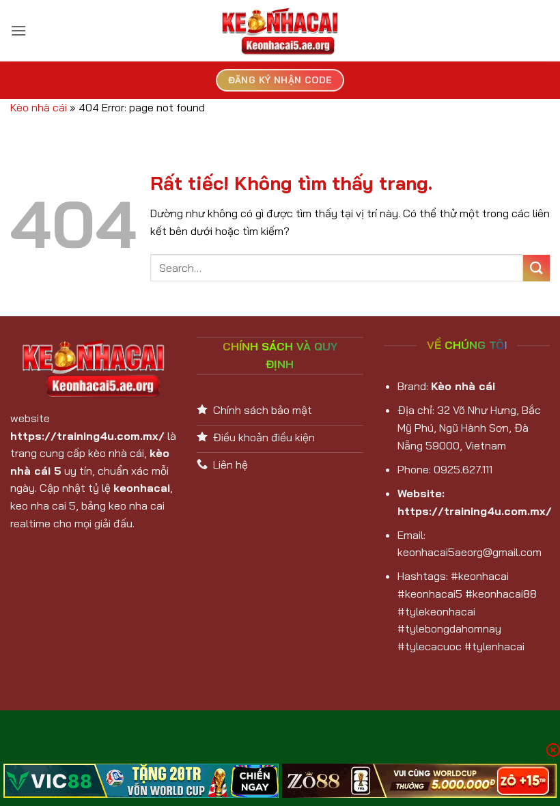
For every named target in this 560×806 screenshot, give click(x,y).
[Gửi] (536, 268)
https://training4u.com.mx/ (87, 436)
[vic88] (141, 781)
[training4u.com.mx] (280, 31)
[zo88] (419, 781)
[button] (18, 30)
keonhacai (141, 488)
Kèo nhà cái (38, 107)
